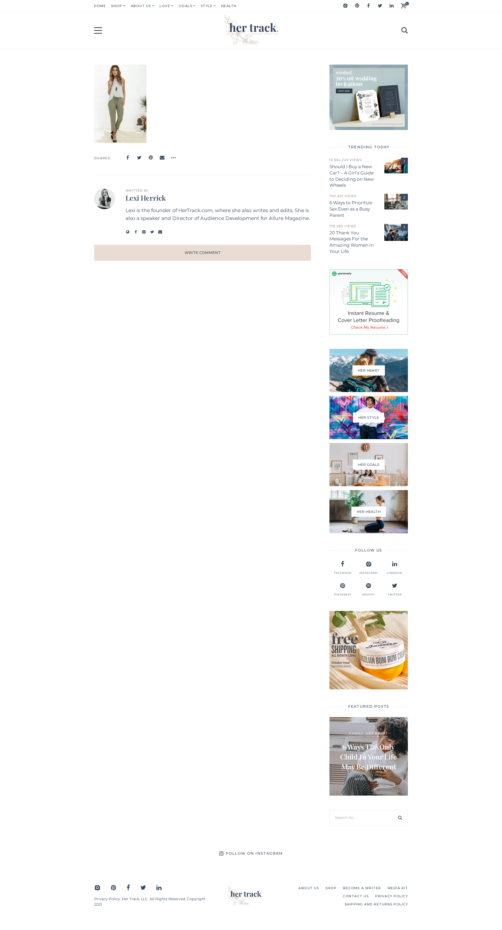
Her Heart (377, 733)
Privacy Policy (107, 899)
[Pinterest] (357, 5)
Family (356, 733)
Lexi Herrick (146, 197)
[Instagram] (345, 5)
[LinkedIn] (391, 5)
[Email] (162, 157)
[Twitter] (380, 5)
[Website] (128, 232)
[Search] (400, 818)
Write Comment (203, 252)
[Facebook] (368, 5)
